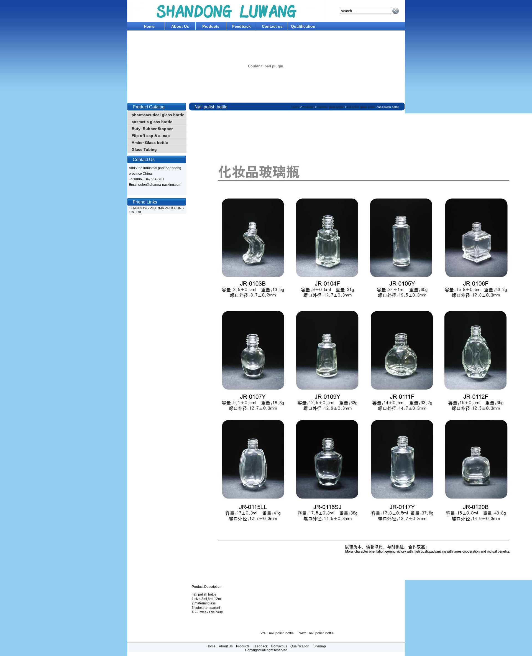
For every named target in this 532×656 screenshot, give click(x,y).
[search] (395, 11)
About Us (180, 26)
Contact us (272, 26)
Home (149, 26)
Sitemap (319, 646)
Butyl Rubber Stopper (152, 128)
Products (210, 26)
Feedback (241, 26)
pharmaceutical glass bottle (158, 115)
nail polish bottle (281, 633)
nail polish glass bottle (361, 106)
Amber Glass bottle (150, 142)
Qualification (303, 26)
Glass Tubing (144, 149)
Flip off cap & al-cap (151, 135)
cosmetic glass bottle (152, 121)
